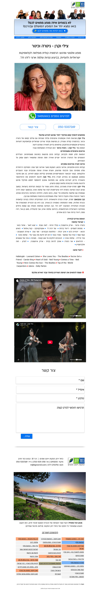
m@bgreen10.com (38, 465)
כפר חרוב (22, 458)
